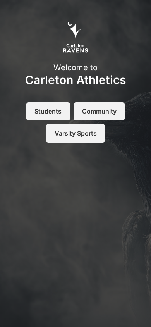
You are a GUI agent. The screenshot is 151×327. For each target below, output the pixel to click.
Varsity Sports (76, 133)
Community (99, 111)
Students (48, 111)
